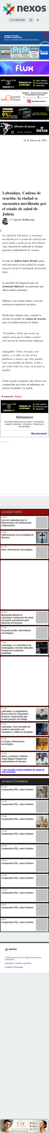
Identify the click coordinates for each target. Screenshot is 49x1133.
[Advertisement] (24, 166)
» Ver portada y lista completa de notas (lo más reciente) (23, 771)
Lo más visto (18, 20)
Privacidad (18, 967)
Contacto (8, 967)
